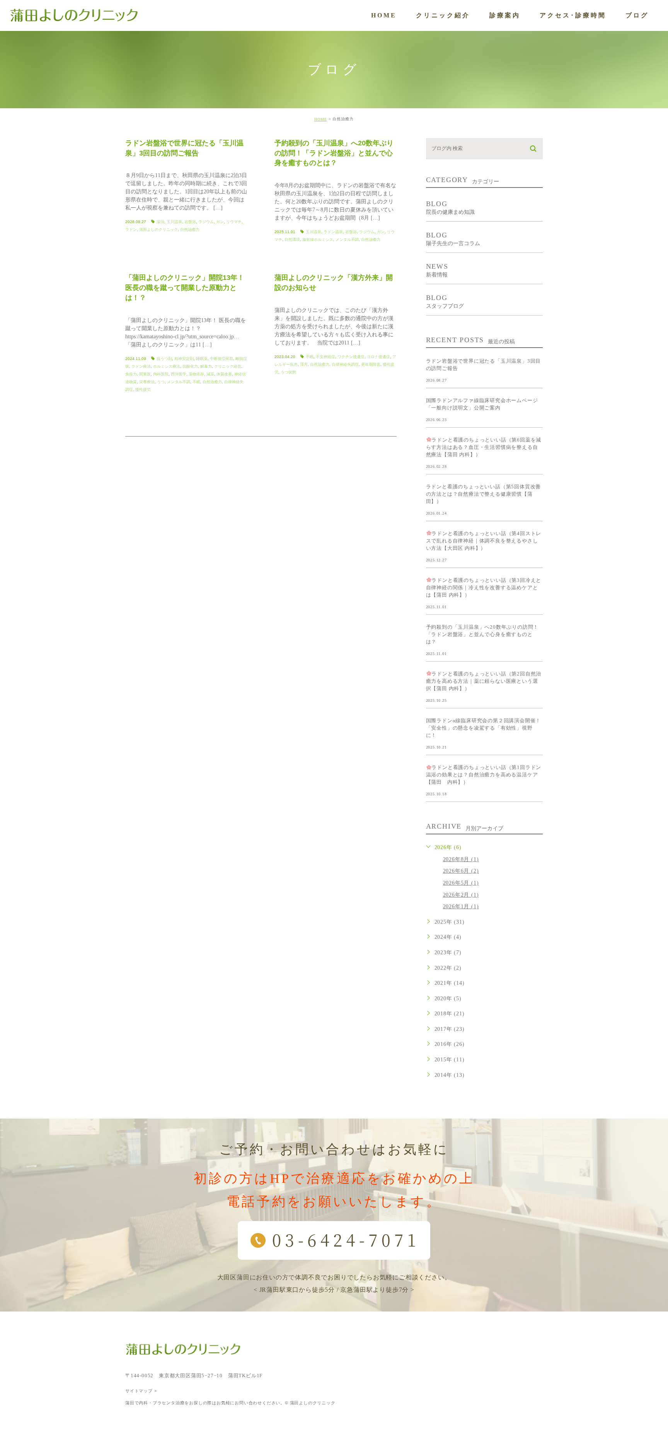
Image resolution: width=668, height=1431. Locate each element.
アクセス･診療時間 (573, 15)
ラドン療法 (141, 366)
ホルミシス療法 (166, 366)
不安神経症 (325, 357)
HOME (384, 15)
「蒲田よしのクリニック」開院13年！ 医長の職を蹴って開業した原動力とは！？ (184, 288)
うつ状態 (288, 372)
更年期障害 (370, 364)
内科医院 (161, 374)
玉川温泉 (174, 222)
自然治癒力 (189, 229)
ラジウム (206, 222)
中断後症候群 (221, 358)
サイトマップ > (141, 1390)
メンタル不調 (347, 239)
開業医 (145, 374)
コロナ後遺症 (378, 357)
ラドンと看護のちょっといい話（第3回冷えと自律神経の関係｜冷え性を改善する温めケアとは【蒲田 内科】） (484, 587)
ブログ (637, 15)
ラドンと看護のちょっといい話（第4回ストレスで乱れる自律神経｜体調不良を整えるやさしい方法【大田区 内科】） (484, 540)
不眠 (196, 382)
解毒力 (206, 366)
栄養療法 (147, 382)
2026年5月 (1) (461, 883)
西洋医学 (178, 374)
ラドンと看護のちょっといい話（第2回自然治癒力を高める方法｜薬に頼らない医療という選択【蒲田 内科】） (484, 681)
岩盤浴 (190, 222)
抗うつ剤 (164, 358)
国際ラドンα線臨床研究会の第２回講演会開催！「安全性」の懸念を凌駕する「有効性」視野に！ (483, 728)
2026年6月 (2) (461, 871)
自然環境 (292, 239)
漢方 (304, 364)
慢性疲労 (143, 389)
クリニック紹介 (443, 15)
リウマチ (234, 222)
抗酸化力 (190, 366)
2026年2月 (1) (461, 895)
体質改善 (224, 374)
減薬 (210, 374)
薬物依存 (196, 374)
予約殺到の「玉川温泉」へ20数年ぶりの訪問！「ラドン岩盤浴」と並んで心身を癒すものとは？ (334, 153)
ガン (220, 222)
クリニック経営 (227, 366)
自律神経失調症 (345, 364)
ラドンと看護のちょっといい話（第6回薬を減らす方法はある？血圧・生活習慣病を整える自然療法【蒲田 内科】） (484, 447)
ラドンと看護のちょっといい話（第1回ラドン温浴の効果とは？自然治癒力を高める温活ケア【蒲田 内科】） (484, 774)
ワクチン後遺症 (351, 357)
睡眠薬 (202, 358)
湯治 (160, 222)
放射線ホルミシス (317, 239)
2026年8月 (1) (461, 859)
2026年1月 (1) (461, 906)
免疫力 (131, 374)
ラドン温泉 (333, 232)
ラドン (131, 229)
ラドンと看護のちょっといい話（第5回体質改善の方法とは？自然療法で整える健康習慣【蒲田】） (483, 494)
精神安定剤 (184, 358)
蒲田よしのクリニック (158, 229)
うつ (161, 382)
